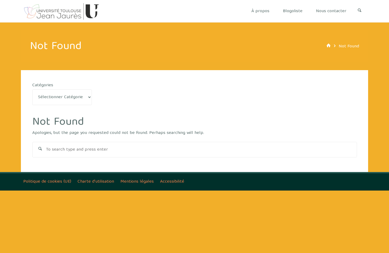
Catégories (42, 85)
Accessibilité (172, 182)
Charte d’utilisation (96, 182)
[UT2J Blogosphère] (61, 11)
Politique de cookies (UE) (47, 182)
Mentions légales (137, 182)
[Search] (359, 11)
